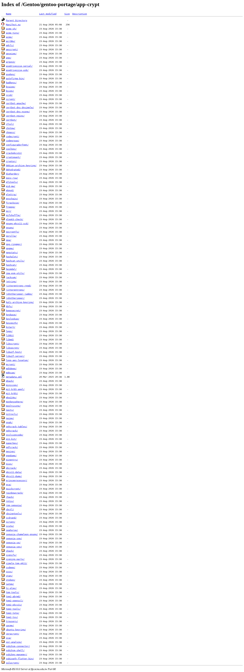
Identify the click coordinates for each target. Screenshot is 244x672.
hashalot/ (12, 256)
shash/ (10, 551)
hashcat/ (11, 265)
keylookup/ (12, 319)
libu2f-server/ (15, 356)
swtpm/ (10, 584)
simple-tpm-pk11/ (16, 563)
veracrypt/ (12, 634)
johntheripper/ (15, 298)
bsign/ (10, 91)
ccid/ (9, 95)
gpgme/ (10, 248)
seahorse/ (12, 530)
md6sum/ (10, 372)
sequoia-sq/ (13, 542)
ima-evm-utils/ (15, 273)
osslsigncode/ (14, 435)
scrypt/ (10, 522)
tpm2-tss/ (12, 617)
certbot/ (11, 120)
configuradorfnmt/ (17, 145)
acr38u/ (10, 41)
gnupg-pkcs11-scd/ (17, 223)
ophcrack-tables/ (16, 426)
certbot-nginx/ (15, 116)
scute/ (10, 526)
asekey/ (10, 74)
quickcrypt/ (13, 489)
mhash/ (10, 381)
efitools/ (12, 182)
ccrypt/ (10, 99)
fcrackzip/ (12, 203)
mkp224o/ (11, 397)
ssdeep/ (10, 567)
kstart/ (10, 327)
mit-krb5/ (12, 393)
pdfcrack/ (12, 447)
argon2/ (10, 62)
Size (67, 14)
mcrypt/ (10, 364)
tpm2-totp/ (12, 613)
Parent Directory (16, 20)
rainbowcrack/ (14, 493)
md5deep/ (11, 368)
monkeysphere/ (14, 401)
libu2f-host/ (14, 352)
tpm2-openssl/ (14, 600)
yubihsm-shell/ (15, 650)
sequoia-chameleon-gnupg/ (22, 534)
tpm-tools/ (12, 592)
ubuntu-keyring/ (16, 629)
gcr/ (8, 211)
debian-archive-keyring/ (21, 165)
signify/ (11, 555)
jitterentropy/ (15, 290)
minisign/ (12, 385)
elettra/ (11, 194)
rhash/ (10, 497)
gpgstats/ (12, 252)
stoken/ (10, 580)
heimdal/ (11, 269)
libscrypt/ (12, 343)
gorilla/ (11, 236)
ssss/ (9, 571)
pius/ (9, 464)
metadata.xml (14, 377)
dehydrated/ (13, 169)
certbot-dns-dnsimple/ (20, 107)
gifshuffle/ (13, 215)
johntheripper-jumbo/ (19, 294)
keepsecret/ (13, 310)
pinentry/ (12, 459)
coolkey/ (11, 149)
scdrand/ (11, 518)
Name (8, 14)
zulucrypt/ (12, 663)
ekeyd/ (10, 190)
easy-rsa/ (12, 178)
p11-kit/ (11, 439)
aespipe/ (11, 53)
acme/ (9, 37)
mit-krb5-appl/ (15, 389)
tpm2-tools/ (13, 609)
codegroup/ (12, 140)
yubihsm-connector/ (18, 646)
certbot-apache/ (16, 103)
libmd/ (10, 339)
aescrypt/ (12, 49)
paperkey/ (12, 443)
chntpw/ (10, 128)
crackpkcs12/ (14, 153)
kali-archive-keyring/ (20, 302)
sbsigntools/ (14, 513)
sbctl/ (10, 509)
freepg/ (10, 207)
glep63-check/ (14, 219)
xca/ (8, 638)
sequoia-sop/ (14, 538)
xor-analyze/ (14, 642)
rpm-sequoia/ (14, 505)
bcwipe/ (10, 87)
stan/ (9, 576)
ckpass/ (10, 132)
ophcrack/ (12, 430)
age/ (8, 58)
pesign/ (10, 451)
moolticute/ (13, 406)
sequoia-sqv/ (14, 547)
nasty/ (10, 410)
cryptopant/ (13, 157)
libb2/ (10, 335)
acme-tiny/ (12, 33)
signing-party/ (15, 559)
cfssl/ (10, 124)
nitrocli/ (12, 414)
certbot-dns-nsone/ (18, 111)
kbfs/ (9, 306)
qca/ (8, 484)
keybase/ (11, 314)
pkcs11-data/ (14, 472)
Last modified (47, 14)
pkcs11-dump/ (14, 476)
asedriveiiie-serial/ (19, 66)
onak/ (9, 422)
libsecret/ (12, 348)
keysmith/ (12, 323)
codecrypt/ (12, 136)
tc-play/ (11, 588)
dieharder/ (12, 174)
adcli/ (10, 45)
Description (79, 14)
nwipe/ (10, 418)
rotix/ (10, 501)
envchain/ (12, 198)
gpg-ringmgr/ (14, 244)
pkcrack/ (11, 468)
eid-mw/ (10, 186)
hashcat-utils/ (15, 261)
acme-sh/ (11, 29)
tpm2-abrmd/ (13, 596)
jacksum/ (11, 277)
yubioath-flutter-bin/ (20, 658)
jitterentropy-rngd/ (18, 285)
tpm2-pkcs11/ (14, 605)
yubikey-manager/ (16, 654)
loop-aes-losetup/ (17, 360)
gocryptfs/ (12, 232)
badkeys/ (11, 82)
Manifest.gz (13, 24)
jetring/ (11, 281)
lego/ (9, 331)
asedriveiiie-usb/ (17, 70)
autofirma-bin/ (15, 78)
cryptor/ (11, 161)
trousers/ (12, 621)
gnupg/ (10, 227)
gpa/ (8, 240)
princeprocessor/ (16, 480)
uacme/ (10, 625)
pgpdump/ (11, 455)
